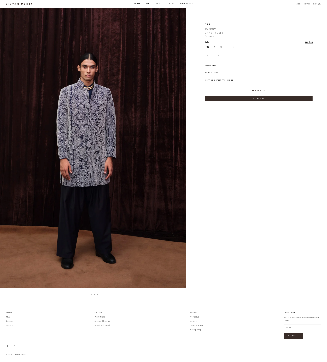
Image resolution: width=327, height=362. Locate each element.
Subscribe (293, 336)
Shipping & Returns (102, 321)
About (158, 4)
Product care (100, 317)
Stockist (193, 313)
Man (148, 4)
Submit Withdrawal (102, 325)
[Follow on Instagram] (14, 346)
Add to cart (259, 91)
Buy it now (259, 98)
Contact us (194, 317)
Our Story (10, 321)
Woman (137, 4)
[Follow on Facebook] (7, 346)
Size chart (309, 42)
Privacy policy (195, 329)
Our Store (10, 325)
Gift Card (98, 313)
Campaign (170, 4)
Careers (193, 321)
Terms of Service (196, 325)
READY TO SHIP (186, 4)
